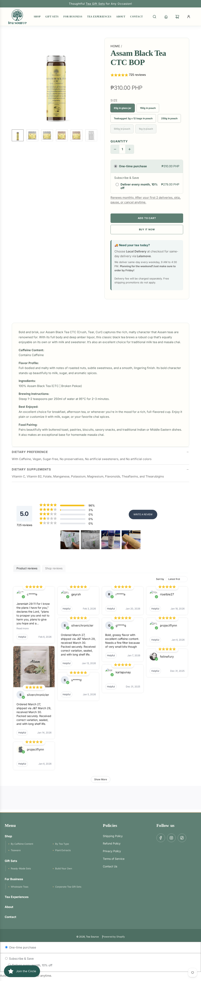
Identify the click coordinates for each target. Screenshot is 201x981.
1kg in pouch (146, 128)
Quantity (119, 141)
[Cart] (177, 16)
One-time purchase (22, 947)
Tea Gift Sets (95, 3)
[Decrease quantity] (115, 149)
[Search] (154, 16)
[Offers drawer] (166, 16)
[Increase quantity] (129, 149)
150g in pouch (148, 108)
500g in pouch (122, 128)
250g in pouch (169, 118)
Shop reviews (53, 568)
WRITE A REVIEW (143, 514)
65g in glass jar (122, 108)
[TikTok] (182, 838)
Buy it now (147, 229)
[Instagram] (171, 838)
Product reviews (26, 568)
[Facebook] (160, 838)
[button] (15, 82)
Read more (22, 628)
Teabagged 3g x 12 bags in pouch (133, 118)
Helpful (22, 636)
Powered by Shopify (113, 936)
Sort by (160, 579)
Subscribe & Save (21, 958)
